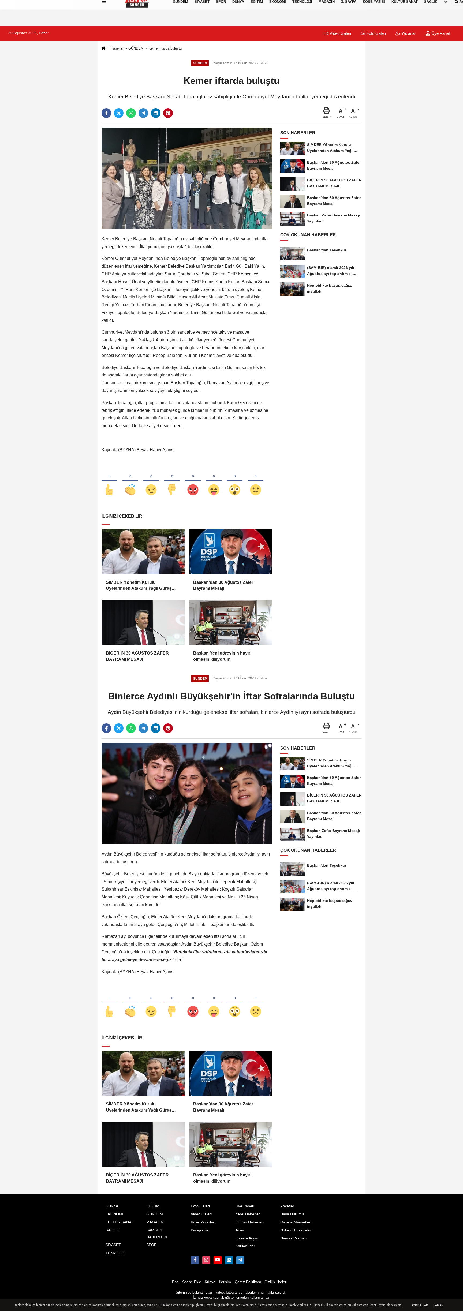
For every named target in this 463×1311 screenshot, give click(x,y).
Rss (175, 1282)
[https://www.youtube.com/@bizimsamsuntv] (218, 1260)
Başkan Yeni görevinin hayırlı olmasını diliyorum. (222, 656)
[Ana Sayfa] (104, 49)
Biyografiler (200, 1230)
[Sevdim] (151, 481)
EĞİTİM (152, 1206)
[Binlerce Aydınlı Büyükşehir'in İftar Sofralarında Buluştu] (187, 793)
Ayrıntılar (420, 1305)
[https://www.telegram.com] (240, 1260)
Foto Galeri (375, 33)
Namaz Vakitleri (293, 1238)
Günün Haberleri (250, 1222)
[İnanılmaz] (234, 481)
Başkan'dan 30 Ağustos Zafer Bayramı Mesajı (223, 585)
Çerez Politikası (248, 1282)
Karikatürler (245, 1246)
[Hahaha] (214, 481)
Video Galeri (339, 33)
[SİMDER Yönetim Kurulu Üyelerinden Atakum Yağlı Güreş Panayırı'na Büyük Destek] (143, 551)
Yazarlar (408, 33)
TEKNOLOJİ (116, 1253)
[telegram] (143, 113)
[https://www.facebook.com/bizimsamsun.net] (195, 1260)
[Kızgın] (193, 481)
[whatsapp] (131, 113)
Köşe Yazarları (203, 1222)
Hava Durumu (292, 1214)
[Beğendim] (109, 481)
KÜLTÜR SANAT (119, 1222)
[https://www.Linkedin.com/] (229, 1260)
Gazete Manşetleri (295, 1222)
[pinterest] (168, 113)
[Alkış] (130, 481)
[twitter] (119, 113)
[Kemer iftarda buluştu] (187, 178)
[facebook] (106, 113)
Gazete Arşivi (247, 1238)
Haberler (117, 48)
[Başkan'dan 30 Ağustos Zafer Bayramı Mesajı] (230, 551)
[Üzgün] (255, 481)
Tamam (438, 1305)
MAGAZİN (154, 1222)
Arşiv (240, 1230)
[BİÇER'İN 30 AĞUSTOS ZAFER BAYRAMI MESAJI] (143, 622)
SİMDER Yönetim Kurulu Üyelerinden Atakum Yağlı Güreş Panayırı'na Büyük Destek (138, 586)
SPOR (151, 1245)
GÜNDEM (136, 48)
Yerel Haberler (248, 1214)
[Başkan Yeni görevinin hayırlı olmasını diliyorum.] (230, 622)
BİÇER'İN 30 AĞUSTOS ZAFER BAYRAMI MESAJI (137, 656)
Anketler (287, 1206)
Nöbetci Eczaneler (295, 1230)
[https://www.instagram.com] (206, 1260)
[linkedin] (155, 113)
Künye (210, 1282)
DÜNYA (112, 1206)
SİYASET (113, 1245)
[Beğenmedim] (172, 481)
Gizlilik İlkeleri (275, 1282)
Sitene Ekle (191, 1282)
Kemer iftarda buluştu (165, 48)
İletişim (225, 1282)
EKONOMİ (114, 1214)
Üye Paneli (440, 33)
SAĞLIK (112, 1230)
